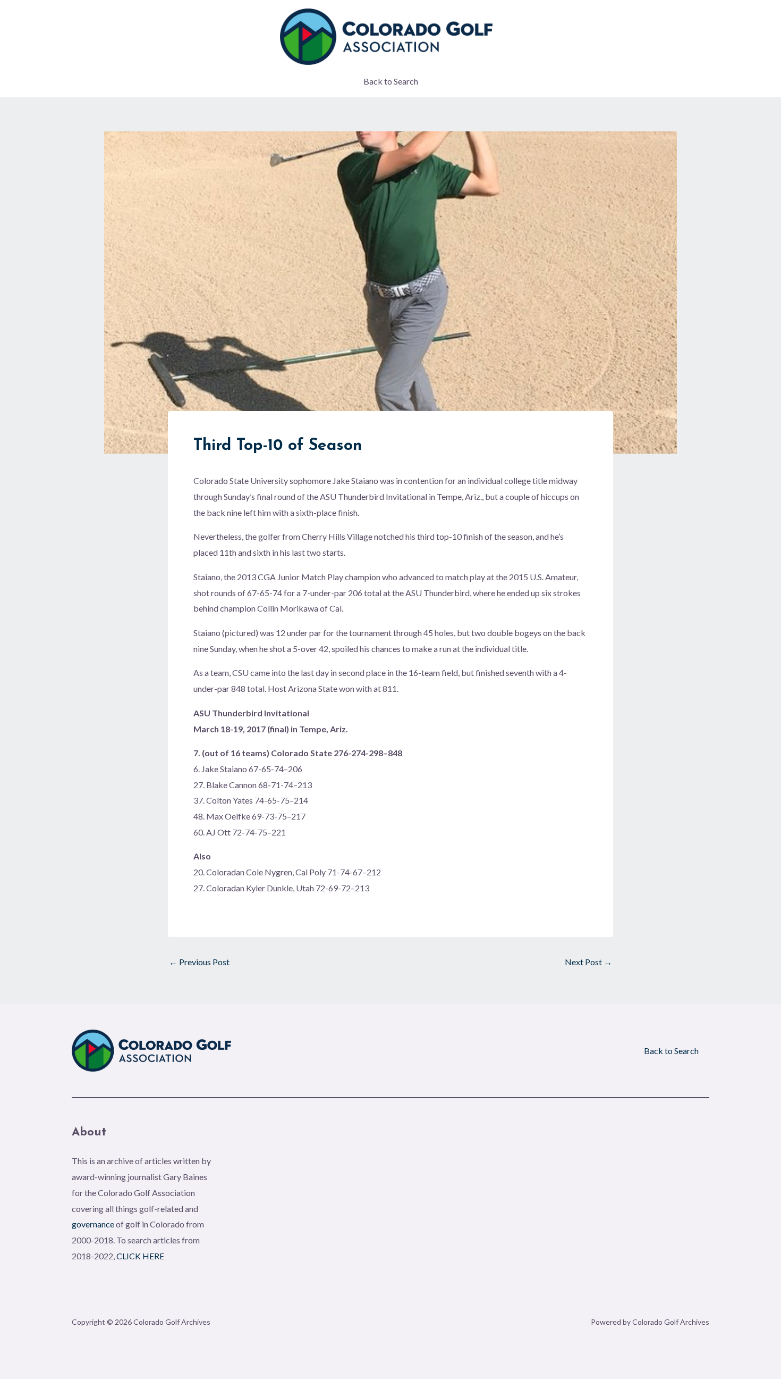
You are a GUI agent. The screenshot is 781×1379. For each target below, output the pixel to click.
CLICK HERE (140, 1256)
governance (93, 1224)
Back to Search (390, 81)
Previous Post (199, 962)
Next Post (588, 962)
